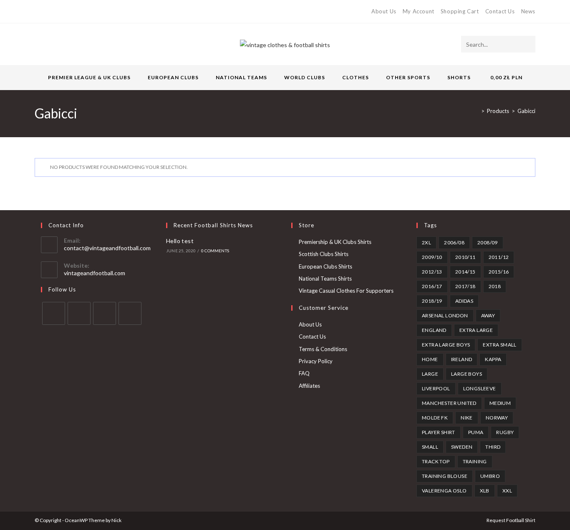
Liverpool (436, 388)
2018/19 (432, 301)
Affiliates (309, 385)
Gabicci (526, 111)
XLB (484, 490)
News (528, 11)
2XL (426, 242)
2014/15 (465, 272)
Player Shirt (438, 432)
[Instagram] (66, 12)
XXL (507, 490)
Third (492, 447)
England (434, 330)
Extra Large (476, 330)
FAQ (304, 373)
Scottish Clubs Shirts (323, 254)
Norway (497, 417)
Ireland (461, 359)
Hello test (180, 240)
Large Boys (466, 374)
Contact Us (500, 11)
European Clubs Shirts (325, 266)
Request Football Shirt (511, 520)
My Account (418, 11)
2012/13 (432, 272)
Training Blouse (444, 476)
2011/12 (499, 257)
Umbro (490, 476)
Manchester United (449, 403)
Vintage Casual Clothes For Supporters (346, 290)
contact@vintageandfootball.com (107, 247)
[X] (38, 12)
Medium (500, 403)
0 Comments (215, 250)
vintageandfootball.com (94, 272)
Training (475, 461)
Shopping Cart (460, 11)
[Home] (476, 111)
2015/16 (499, 272)
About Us (383, 11)
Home (430, 359)
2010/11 (465, 257)
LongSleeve (479, 388)
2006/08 (454, 242)
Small (430, 447)
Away (488, 315)
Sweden (461, 447)
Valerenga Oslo (444, 490)
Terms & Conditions (323, 349)
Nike (467, 417)
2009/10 (432, 257)
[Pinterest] (56, 12)
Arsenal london (445, 315)
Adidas (464, 301)
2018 (495, 286)
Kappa (493, 359)
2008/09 (487, 242)
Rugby (505, 432)
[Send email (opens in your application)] (75, 12)
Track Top (436, 461)
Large (430, 374)
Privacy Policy (316, 361)
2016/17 (432, 286)
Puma (476, 432)
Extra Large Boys (446, 345)
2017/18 (465, 286)
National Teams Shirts (325, 278)
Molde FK (435, 417)
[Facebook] (46, 12)
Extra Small (499, 345)
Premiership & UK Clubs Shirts (335, 242)
